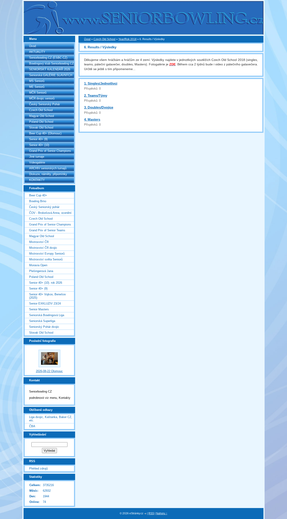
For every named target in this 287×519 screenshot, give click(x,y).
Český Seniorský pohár (44, 207)
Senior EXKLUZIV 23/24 (45, 303)
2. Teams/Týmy (95, 95)
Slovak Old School (41, 127)
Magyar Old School (41, 116)
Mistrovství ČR (39, 242)
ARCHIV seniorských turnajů (47, 168)
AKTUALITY (37, 52)
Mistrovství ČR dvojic (43, 247)
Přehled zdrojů (38, 468)
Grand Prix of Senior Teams (47, 230)
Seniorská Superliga (42, 321)
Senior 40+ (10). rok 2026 (45, 282)
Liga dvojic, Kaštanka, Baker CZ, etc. (50, 418)
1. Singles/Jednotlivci (100, 83)
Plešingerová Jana (41, 271)
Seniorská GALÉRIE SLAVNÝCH (50, 75)
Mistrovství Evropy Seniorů (47, 253)
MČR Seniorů (37, 92)
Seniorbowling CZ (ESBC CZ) (48, 57)
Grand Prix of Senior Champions (50, 150)
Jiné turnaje (36, 156)
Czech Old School (41, 110)
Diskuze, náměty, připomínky (48, 174)
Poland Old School (41, 121)
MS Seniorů (36, 81)
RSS (151, 513)
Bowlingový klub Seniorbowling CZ (51, 63)
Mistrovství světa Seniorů (46, 259)
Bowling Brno (37, 201)
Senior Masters (39, 309)
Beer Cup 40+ (38, 195)
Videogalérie (37, 162)
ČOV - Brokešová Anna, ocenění (50, 212)
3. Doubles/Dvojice (98, 107)
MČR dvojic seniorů (41, 98)
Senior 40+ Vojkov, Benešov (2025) (47, 296)
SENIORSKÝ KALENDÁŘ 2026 (49, 69)
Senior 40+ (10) (39, 145)
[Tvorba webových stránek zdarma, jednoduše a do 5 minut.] (145, 514)
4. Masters (92, 119)
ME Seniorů (36, 86)
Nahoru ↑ (161, 513)
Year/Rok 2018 (127, 39)
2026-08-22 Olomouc (49, 371)
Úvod (32, 46)
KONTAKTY (37, 180)
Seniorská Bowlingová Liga (46, 315)
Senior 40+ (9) (38, 139)
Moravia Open (38, 265)
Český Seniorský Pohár (44, 104)
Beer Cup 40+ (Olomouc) (45, 133)
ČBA (32, 426)
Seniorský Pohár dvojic (44, 326)
